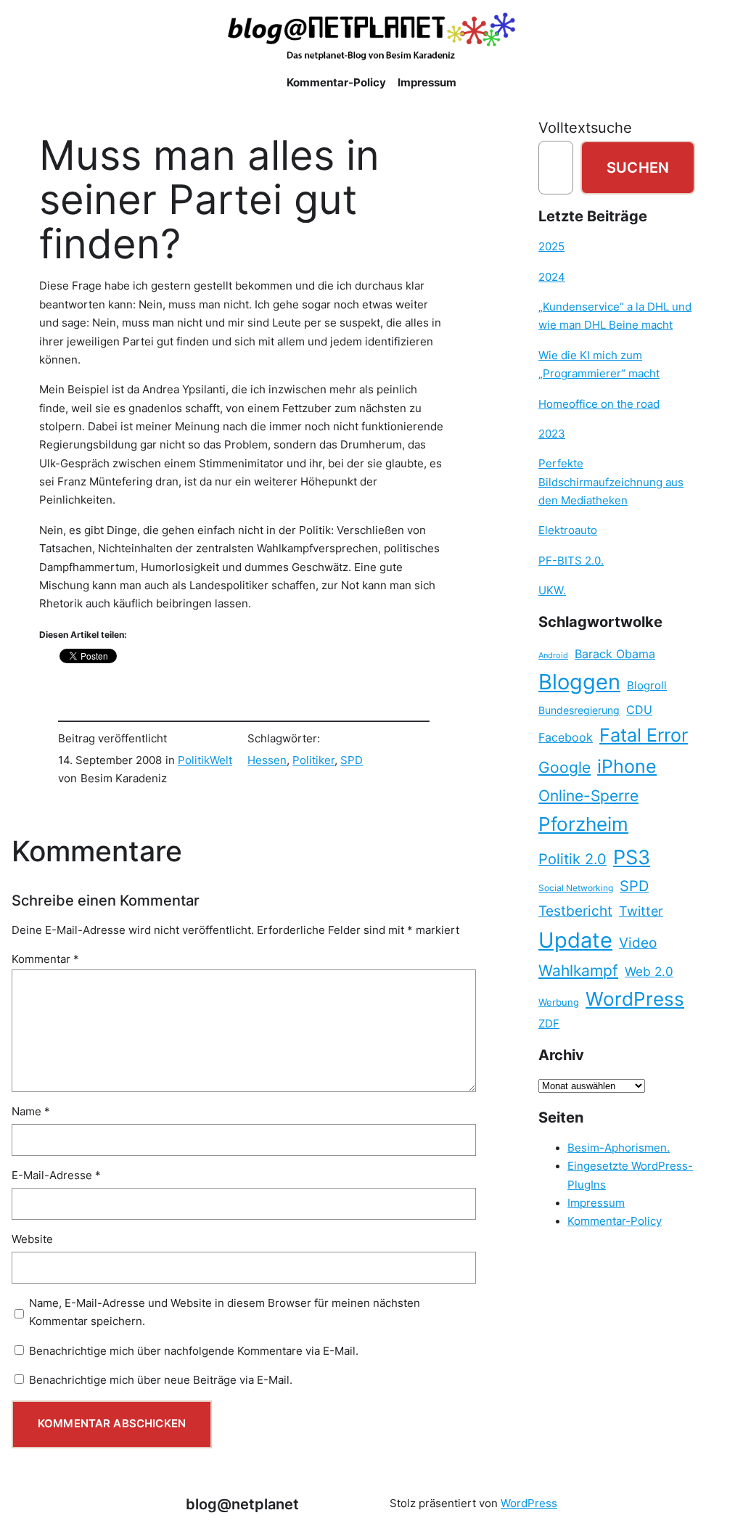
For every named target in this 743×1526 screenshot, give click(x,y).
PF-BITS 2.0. (571, 560)
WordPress (635, 999)
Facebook (565, 737)
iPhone (627, 766)
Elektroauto (567, 530)
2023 (551, 433)
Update (575, 940)
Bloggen (579, 681)
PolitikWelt (205, 760)
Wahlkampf (578, 970)
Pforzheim (583, 824)
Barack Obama (615, 654)
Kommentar (45, 959)
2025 (551, 246)
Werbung (558, 1002)
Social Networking (575, 887)
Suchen (638, 167)
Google (564, 767)
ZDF (548, 1023)
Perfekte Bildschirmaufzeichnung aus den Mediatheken (611, 482)
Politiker (313, 760)
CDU (639, 709)
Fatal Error (643, 735)
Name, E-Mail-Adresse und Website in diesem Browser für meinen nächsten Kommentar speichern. (224, 1312)
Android (553, 655)
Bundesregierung (579, 710)
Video (638, 943)
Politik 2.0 (572, 859)
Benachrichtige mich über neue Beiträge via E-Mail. (160, 1380)
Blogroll (647, 685)
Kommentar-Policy (614, 1221)
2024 (551, 277)
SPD (351, 760)
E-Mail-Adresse (56, 1175)
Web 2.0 (649, 971)
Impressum (596, 1203)
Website (32, 1239)
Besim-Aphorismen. (618, 1147)
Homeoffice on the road (599, 404)
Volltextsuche (585, 127)
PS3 (631, 857)
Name (31, 1111)
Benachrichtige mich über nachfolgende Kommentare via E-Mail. (193, 1351)
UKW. (552, 590)
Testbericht (575, 910)
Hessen (267, 760)
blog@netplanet (242, 1504)
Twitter (641, 911)
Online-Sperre (588, 795)
